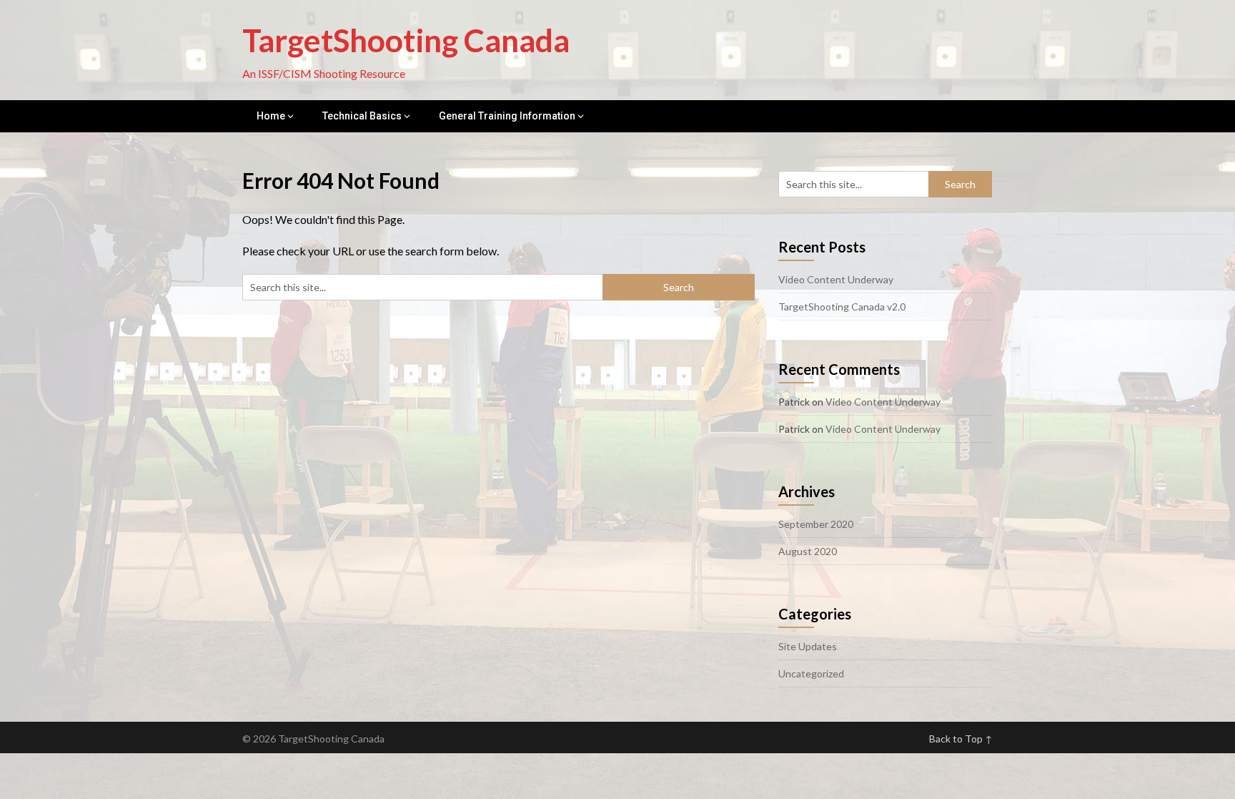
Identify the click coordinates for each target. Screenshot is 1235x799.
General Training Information (507, 116)
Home (271, 116)
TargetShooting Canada (406, 40)
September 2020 (815, 524)
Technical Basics (362, 116)
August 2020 (807, 551)
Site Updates (807, 646)
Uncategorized (811, 673)
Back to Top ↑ (961, 738)
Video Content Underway (835, 279)
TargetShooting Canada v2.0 (842, 306)
